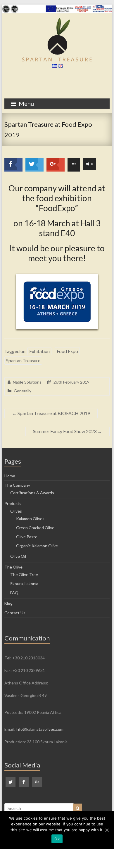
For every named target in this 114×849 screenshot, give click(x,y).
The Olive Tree (24, 574)
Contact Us (14, 612)
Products (12, 503)
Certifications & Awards (32, 492)
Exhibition (39, 351)
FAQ (14, 592)
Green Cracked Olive (35, 527)
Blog (8, 603)
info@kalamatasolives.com (39, 729)
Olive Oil (18, 556)
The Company (17, 485)
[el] (54, 67)
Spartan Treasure (23, 360)
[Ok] (107, 830)
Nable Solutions (27, 382)
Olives (16, 511)
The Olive (13, 566)
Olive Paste (26, 536)
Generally (22, 390)
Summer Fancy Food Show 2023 (67, 431)
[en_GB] (60, 67)
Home (9, 475)
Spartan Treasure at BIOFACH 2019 (51, 413)
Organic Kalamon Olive (37, 545)
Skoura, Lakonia (24, 583)
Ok (57, 838)
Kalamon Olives (30, 518)
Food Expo (67, 351)
